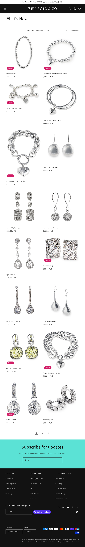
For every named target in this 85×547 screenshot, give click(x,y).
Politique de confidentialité (30, 542)
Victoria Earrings (11, 420)
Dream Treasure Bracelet (14, 108)
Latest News (34, 494)
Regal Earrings (10, 275)
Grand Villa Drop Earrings (51, 167)
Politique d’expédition (63, 542)
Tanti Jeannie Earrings (50, 321)
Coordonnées (75, 542)
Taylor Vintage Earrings (13, 368)
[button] (4, 8)
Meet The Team (60, 489)
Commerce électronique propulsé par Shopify (48, 539)
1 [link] (36, 433)
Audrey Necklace (11, 74)
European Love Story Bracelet (15, 181)
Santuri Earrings (48, 266)
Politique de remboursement (71, 539)
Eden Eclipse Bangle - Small (52, 120)
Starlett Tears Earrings (13, 321)
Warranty (9, 494)
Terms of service (61, 499)
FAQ (31, 489)
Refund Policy (10, 489)
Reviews (33, 499)
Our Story (58, 484)
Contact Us (9, 479)
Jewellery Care (35, 484)
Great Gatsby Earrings (13, 228)
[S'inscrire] (59, 460)
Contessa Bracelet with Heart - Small (55, 74)
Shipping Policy (11, 484)
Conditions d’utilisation (48, 542)
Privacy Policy (60, 494)
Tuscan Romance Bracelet (51, 373)
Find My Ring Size (36, 479)
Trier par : (30, 31)
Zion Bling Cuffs (48, 420)
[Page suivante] (48, 433)
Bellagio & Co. (30, 539)
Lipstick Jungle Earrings (50, 228)
